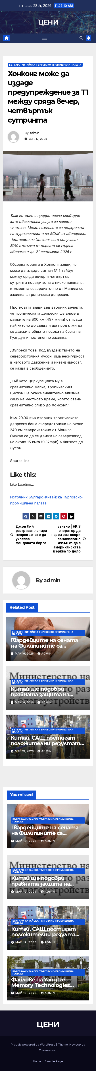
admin (35, 133)
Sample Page (54, 1061)
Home (37, 1061)
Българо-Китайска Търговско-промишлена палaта (45, 64)
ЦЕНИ (48, 22)
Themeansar (47, 1050)
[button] (81, 38)
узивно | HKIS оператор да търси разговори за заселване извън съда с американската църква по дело (65, 539)
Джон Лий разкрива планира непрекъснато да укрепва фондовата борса (31, 535)
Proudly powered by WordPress (33, 1044)
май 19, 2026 (26, 841)
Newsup (75, 1044)
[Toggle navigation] (45, 38)
